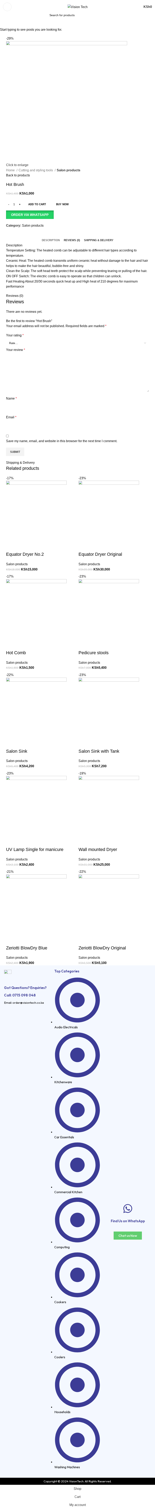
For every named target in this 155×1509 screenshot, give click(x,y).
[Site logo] (78, 6)
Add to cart (37, 204)
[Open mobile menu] (7, 7)
